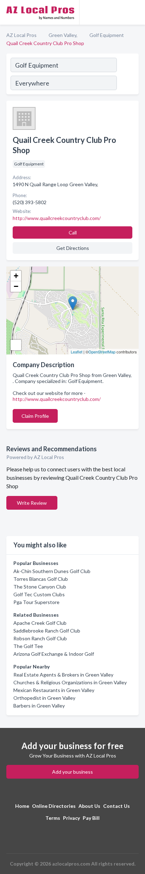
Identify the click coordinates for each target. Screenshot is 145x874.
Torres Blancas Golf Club (40, 579)
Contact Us (116, 806)
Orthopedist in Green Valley (44, 698)
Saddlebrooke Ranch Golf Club (46, 631)
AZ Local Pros (21, 35)
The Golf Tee (28, 646)
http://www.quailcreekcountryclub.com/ (57, 399)
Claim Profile (35, 416)
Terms (52, 818)
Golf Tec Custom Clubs (39, 594)
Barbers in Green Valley (39, 706)
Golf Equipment (106, 35)
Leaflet (76, 351)
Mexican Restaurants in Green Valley (53, 690)
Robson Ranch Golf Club (40, 638)
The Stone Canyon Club (39, 587)
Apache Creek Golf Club (40, 623)
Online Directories (54, 806)
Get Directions (72, 248)
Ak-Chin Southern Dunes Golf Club (51, 571)
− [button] (16, 286)
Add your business (72, 772)
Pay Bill (91, 818)
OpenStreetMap (101, 351)
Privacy (71, 818)
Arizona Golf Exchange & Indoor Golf (53, 654)
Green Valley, (63, 35)
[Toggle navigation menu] (135, 12)
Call (73, 232)
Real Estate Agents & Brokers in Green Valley (63, 675)
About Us (89, 806)
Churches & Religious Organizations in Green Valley (70, 682)
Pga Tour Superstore (36, 602)
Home (22, 806)
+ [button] (16, 275)
